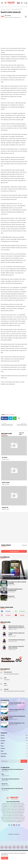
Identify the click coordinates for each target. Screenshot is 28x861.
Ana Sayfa (3, 9)
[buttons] (9, 825)
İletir (3, 774)
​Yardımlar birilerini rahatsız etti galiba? (16, 633)
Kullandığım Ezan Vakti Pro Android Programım (17, 582)
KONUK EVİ (5, 507)
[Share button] (19, 418)
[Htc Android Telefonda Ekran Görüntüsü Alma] (3, 591)
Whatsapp (15, 418)
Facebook (5, 418)
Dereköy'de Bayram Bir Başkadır (17, 640)
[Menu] (2, 3)
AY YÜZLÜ (4, 457)
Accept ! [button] (5, 858)
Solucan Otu (11, 596)
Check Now (3, 854)
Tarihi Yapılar (14, 753)
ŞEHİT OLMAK (6, 482)
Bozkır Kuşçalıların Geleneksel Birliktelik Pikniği (16, 647)
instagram (8, 615)
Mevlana (8, 9)
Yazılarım (14, 748)
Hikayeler (14, 740)
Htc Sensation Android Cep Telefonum (10, 779)
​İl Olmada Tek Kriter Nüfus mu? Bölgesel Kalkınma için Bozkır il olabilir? (16, 626)
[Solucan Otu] (3, 598)
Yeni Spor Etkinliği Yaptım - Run (16, 703)
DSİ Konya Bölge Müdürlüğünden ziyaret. (17, 717)
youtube (22, 615)
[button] (18, 3)
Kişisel (14, 743)
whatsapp (22, 611)
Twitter (11, 418)
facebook (8, 611)
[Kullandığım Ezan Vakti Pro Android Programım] (3, 583)
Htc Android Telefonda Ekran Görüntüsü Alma (15, 589)
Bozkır (14, 751)
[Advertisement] (14, 33)
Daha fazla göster (21, 433)
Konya (14, 746)
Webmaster (14, 756)
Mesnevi (7, 414)
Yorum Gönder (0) (14, 551)
